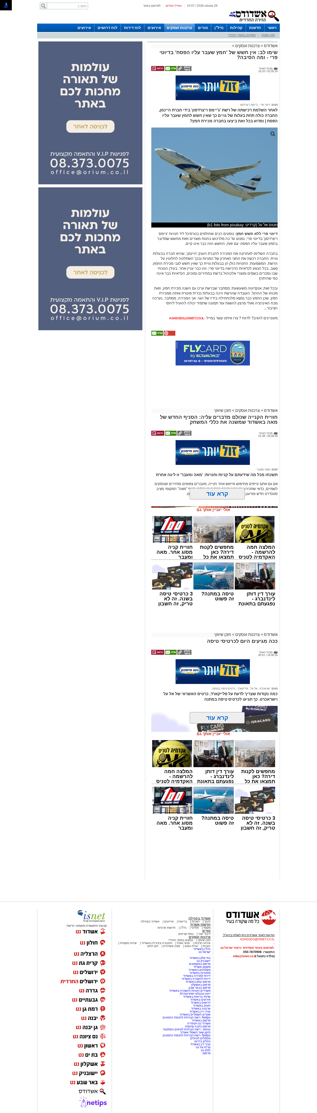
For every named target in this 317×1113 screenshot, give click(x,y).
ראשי (272, 28)
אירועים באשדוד (200, 999)
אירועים (154, 28)
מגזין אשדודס (171, 946)
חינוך (207, 921)
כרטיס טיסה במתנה (223, 688)
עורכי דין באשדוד (200, 1011)
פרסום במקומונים (200, 964)
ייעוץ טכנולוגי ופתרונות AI (195, 993)
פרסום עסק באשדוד (198, 981)
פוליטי (195, 927)
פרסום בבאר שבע (199, 987)
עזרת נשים (191, 946)
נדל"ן (218, 28)
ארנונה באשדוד (201, 1008)
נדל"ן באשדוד (202, 949)
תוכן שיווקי (268, 35)
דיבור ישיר (204, 934)
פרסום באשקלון (201, 984)
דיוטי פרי (264, 104)
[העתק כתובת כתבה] (184, 69)
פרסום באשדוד (201, 1020)
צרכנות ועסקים (179, 28)
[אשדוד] (254, 22)
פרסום (206, 1053)
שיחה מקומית (128, 943)
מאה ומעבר (263, 469)
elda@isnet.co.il (244, 956)
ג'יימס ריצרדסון (249, 104)
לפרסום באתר (151, 5)
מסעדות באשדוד (200, 973)
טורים (203, 28)
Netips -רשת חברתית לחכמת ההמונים (187, 1017)
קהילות (236, 28)
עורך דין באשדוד (200, 1044)
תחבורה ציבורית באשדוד (156, 943)
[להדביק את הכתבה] (169, 334)
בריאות (182, 921)
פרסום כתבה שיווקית (197, 1026)
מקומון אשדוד (202, 967)
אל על (253, 688)
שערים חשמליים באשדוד (195, 1014)
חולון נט (205, 1050)
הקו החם (152, 946)
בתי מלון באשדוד (200, 958)
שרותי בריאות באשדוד (197, 996)
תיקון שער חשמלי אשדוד (195, 1032)
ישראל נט (205, 952)
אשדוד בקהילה (199, 918)
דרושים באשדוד (201, 1002)
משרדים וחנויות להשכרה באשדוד (190, 990)
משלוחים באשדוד (199, 970)
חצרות (196, 921)
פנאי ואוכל (183, 943)
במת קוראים (185, 934)
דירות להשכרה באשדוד (196, 979)
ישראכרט (264, 688)
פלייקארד (242, 688)
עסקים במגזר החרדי (242, 35)
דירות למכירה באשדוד (197, 976)
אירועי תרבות (202, 943)
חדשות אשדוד (200, 924)
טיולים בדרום (202, 1041)
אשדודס (270, 46)
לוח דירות (132, 28)
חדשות (255, 28)
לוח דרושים (107, 28)
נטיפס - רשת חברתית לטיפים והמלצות (187, 1029)
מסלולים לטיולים (200, 1038)
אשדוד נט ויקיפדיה (198, 1023)
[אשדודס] (246, 924)
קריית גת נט (203, 1047)
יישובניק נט (203, 961)
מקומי (207, 927)
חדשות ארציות (167, 927)
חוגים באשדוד (202, 1005)
